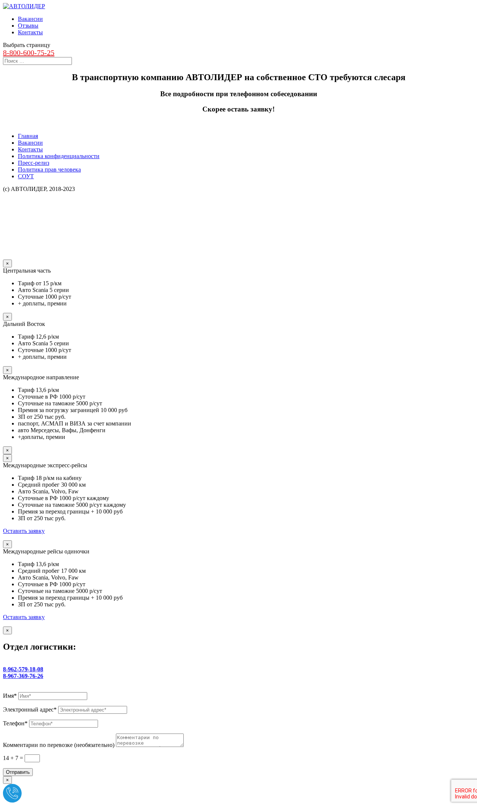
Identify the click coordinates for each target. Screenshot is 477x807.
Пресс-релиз (33, 163)
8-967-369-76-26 (23, 676)
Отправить (18, 772)
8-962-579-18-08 (23, 669)
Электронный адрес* (30, 709)
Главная (28, 136)
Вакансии (30, 19)
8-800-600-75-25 (28, 52)
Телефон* (15, 723)
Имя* (10, 696)
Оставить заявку (24, 531)
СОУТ (26, 176)
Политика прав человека (49, 169)
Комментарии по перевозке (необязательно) (58, 745)
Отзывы (28, 25)
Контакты (30, 32)
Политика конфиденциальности (58, 156)
